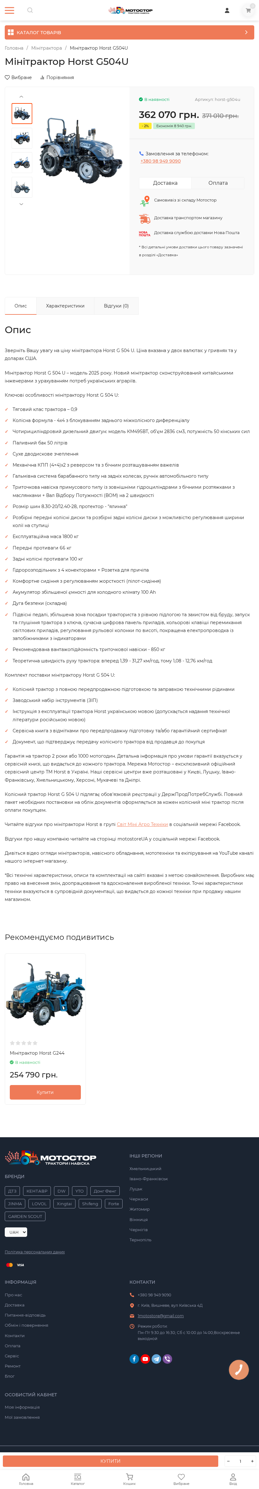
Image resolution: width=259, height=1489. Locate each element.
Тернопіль (140, 1239)
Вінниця (139, 1219)
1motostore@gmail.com (161, 1315)
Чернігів (139, 1229)
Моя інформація (22, 1407)
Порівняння (60, 77)
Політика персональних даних (35, 1252)
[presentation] (54, 151)
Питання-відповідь (25, 1315)
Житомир (140, 1209)
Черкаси (139, 1198)
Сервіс (12, 1355)
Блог (10, 1376)
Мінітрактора (46, 48)
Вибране (21, 77)
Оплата (13, 1345)
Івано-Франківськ (149, 1178)
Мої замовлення (22, 1417)
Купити (45, 1092)
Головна (14, 48)
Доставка (15, 1304)
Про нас (13, 1294)
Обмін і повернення (26, 1325)
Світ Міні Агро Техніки (142, 824)
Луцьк (136, 1188)
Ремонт (13, 1365)
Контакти (15, 1335)
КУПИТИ (110, 1461)
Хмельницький (145, 1168)
